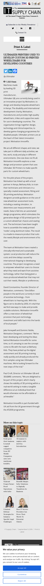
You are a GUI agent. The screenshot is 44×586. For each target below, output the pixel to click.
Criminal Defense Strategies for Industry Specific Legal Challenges (9, 515)
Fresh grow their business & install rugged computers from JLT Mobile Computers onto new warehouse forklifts (9, 451)
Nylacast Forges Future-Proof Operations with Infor (9, 486)
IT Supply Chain (10, 529)
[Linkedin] (10, 71)
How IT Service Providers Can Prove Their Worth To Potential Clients (22, 515)
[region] (22, 566)
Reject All (22, 581)
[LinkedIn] (22, 28)
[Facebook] (30, 28)
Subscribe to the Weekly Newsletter (21, 24)
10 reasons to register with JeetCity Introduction (21, 443)
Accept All (22, 568)
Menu (22, 39)
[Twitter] (13, 28)
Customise (22, 574)
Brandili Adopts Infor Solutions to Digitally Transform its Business (22, 486)
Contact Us (22, 32)
